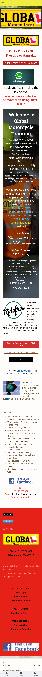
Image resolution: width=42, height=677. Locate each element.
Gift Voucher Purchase (21, 359)
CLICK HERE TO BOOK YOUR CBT (21, 63)
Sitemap (13, 663)
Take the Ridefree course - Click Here (21, 344)
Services (7, 413)
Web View (35, 665)
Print (6, 663)
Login (38, 663)
